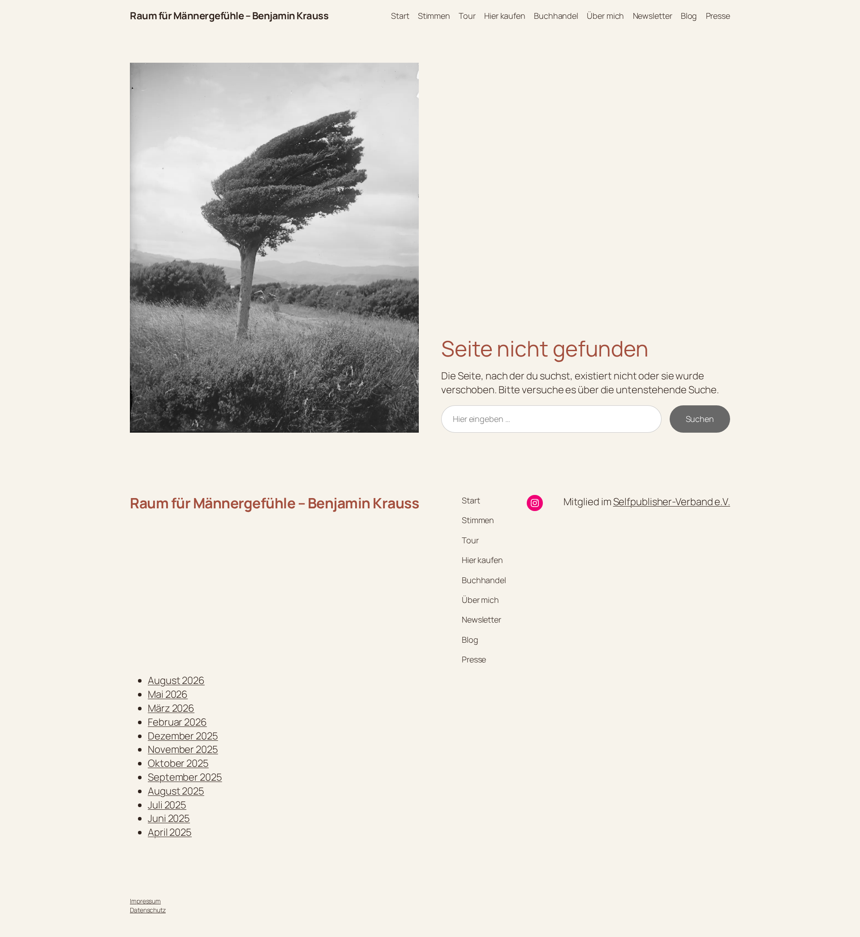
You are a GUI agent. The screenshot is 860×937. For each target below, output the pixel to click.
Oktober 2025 (178, 763)
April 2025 (170, 832)
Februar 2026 (177, 722)
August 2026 (176, 680)
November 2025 (183, 749)
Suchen (700, 418)
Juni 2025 (169, 818)
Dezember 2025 (183, 736)
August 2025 (176, 791)
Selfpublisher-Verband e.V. (671, 501)
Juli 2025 (167, 805)
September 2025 (185, 777)
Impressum (145, 901)
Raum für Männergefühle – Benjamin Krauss (229, 15)
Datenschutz (148, 910)
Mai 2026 (168, 694)
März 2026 (171, 708)
